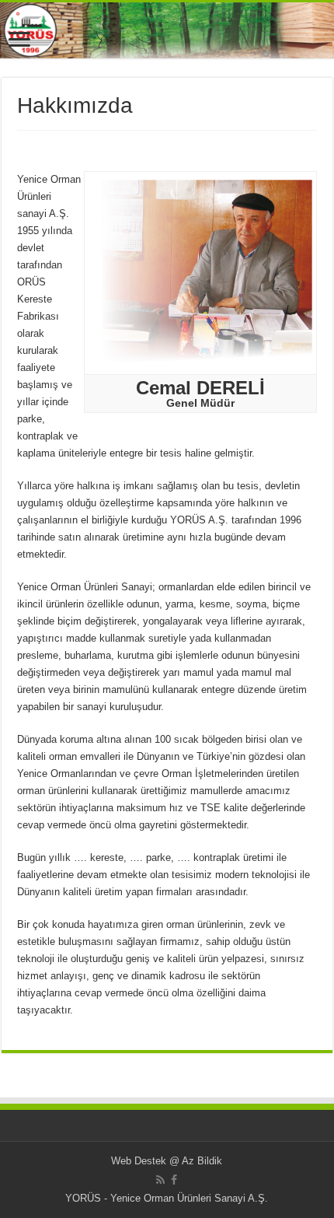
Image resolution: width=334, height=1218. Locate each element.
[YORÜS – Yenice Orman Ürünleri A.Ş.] (167, 30)
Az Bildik (202, 1161)
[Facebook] (174, 1180)
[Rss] (160, 1180)
